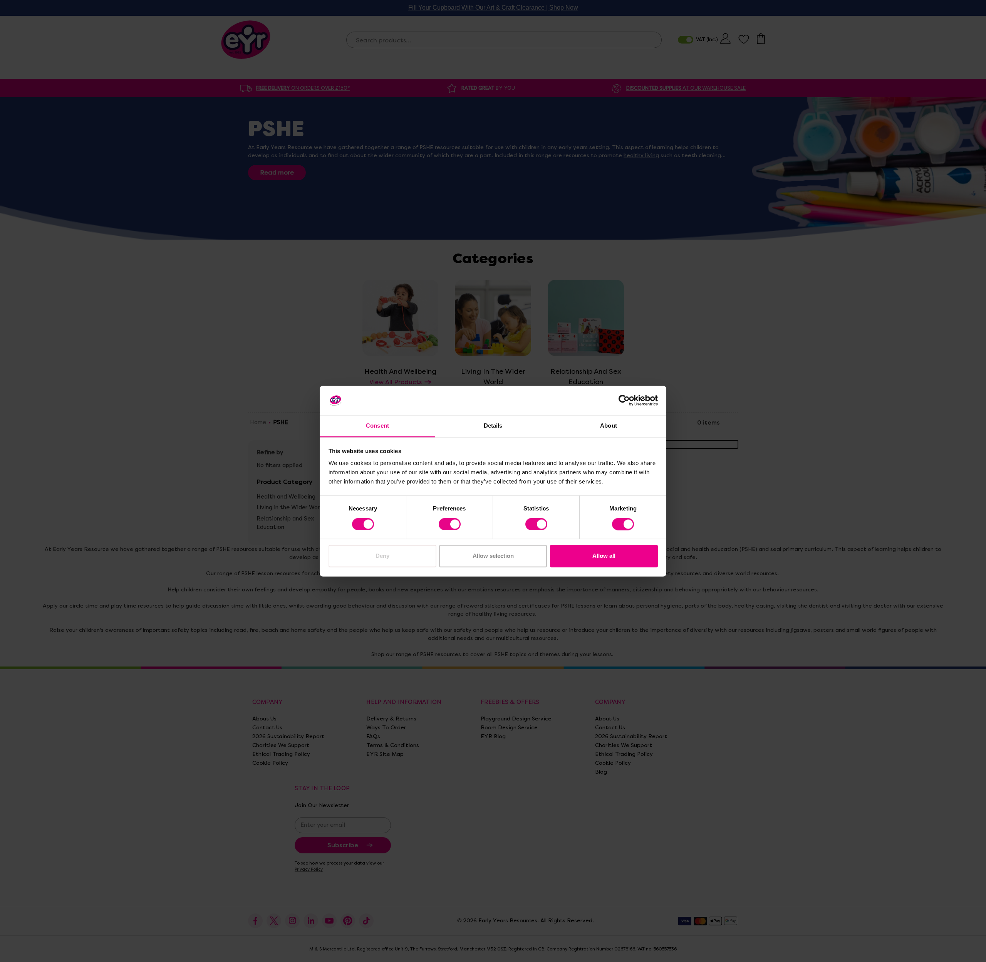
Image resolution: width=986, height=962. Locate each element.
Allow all (603, 556)
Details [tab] (493, 426)
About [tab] (608, 426)
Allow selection (493, 556)
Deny (382, 556)
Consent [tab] (377, 426)
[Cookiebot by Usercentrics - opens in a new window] (624, 400)
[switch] (450, 524)
